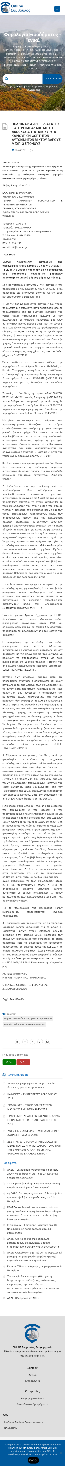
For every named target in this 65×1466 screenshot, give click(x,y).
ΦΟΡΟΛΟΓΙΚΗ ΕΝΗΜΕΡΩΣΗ (44, 50)
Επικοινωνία (32, 1380)
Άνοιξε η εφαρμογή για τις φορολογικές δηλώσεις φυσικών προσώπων (31, 1085)
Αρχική (17, 46)
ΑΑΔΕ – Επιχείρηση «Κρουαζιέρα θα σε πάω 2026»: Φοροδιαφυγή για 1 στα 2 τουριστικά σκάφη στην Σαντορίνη (32, 1173)
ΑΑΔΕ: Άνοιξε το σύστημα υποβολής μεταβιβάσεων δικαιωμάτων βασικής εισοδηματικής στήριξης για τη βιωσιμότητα (33, 1242)
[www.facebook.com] (25, 1041)
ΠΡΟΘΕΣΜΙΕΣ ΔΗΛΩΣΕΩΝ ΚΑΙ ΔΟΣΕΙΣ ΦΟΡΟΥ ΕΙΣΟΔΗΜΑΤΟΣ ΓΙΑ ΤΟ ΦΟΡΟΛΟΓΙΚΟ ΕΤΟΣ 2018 (34, 1120)
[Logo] (32, 1335)
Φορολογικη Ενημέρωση (45, 86)
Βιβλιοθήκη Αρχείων (36, 46)
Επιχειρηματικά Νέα (32, 1398)
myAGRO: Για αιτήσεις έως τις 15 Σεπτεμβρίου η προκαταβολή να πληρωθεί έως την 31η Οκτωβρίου (34, 1197)
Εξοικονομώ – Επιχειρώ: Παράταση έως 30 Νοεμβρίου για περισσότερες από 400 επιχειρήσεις (32, 1229)
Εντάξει (33, 1460)
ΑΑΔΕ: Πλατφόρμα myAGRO (23, 1298)
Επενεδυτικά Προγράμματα (32, 1404)
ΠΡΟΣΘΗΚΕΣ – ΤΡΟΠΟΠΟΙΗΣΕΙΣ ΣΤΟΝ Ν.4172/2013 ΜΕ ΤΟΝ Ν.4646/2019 (30, 1107)
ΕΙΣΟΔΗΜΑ (10, 54)
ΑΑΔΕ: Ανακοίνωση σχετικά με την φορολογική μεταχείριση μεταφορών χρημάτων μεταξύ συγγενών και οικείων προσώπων (34, 1256)
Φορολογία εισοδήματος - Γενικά (38, 54)
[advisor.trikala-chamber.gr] (47, 1041)
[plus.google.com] (40, 1041)
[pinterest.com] (32, 1041)
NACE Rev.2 (10, 1427)
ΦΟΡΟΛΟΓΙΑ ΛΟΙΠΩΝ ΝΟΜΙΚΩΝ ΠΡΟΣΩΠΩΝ (24, 1024)
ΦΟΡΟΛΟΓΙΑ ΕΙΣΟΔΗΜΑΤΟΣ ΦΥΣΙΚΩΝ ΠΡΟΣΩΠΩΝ (28, 1018)
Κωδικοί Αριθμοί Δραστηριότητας (24, 1422)
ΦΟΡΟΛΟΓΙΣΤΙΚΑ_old (14, 50)
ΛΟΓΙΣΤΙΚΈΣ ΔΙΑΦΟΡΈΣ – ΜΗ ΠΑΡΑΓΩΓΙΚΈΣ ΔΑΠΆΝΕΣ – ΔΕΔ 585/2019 (33, 1132)
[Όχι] (60, 1455)
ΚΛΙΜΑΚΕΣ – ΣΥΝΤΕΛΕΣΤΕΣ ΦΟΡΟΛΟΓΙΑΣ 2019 (32, 1096)
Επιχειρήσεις (33, 90)
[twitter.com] (17, 1041)
